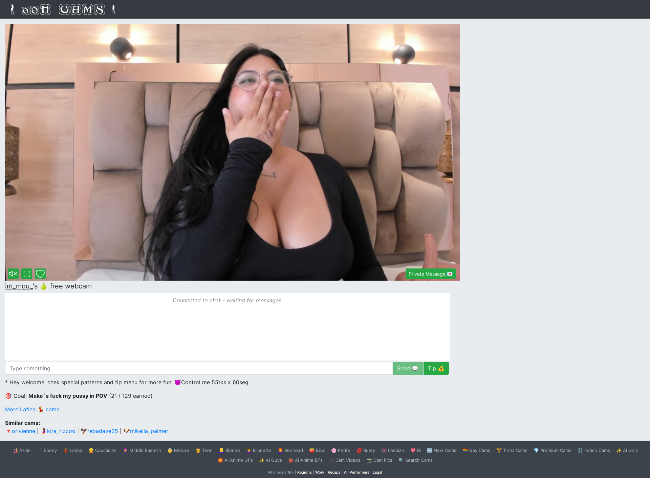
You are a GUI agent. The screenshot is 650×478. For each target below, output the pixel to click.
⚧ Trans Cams (511, 450)
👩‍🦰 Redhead (290, 450)
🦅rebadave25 (99, 431)
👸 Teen (204, 450)
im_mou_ (19, 286)
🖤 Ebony (47, 450)
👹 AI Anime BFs (305, 460)
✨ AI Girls (627, 450)
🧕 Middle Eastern (142, 450)
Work (319, 472)
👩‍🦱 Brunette (259, 450)
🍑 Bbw (317, 450)
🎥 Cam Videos (345, 460)
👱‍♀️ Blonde (229, 450)
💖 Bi (415, 450)
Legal (377, 472)
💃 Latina (72, 450)
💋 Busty (365, 450)
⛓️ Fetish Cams (594, 450)
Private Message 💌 (431, 274)
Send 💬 (407, 368)
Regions (304, 472)
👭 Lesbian (392, 450)
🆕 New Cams (441, 450)
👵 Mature (178, 450)
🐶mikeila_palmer (145, 431)
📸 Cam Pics (379, 460)
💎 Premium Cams (552, 450)
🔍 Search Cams (415, 460)
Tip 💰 (436, 368)
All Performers (356, 472)
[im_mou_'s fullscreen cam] (26, 273)
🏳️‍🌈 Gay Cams (476, 450)
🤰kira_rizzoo (57, 431)
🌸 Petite (340, 450)
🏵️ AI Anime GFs (235, 460)
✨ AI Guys (270, 460)
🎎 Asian (22, 450)
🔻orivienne (20, 431)
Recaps (334, 472)
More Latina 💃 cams (32, 409)
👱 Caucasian (102, 450)
